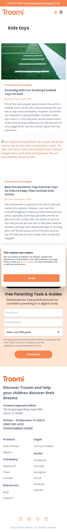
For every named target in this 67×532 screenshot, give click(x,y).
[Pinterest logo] (46, 519)
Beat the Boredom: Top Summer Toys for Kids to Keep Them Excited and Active (31, 190)
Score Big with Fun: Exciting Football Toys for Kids (30, 92)
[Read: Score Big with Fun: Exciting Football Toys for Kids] (33, 61)
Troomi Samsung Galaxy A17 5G (42, 3)
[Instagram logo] (21, 519)
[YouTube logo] (38, 519)
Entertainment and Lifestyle (18, 85)
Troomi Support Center (18, 428)
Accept (31, 278)
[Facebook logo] (29, 519)
